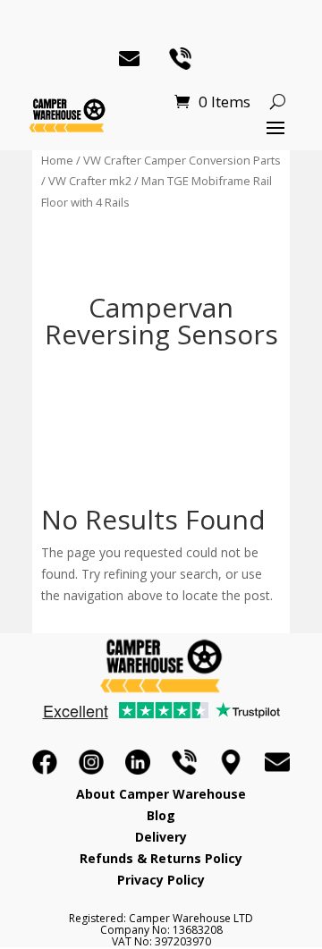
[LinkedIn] (137, 762)
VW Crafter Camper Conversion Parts (182, 160)
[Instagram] (91, 762)
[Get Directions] (230, 762)
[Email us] (277, 762)
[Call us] (184, 762)
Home (57, 160)
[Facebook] (44, 762)
